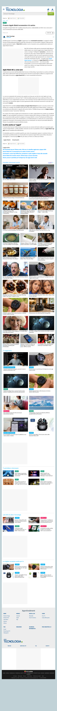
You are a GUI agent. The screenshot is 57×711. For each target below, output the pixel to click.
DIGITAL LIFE (6, 411)
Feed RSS (9, 645)
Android (18, 615)
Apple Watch (6, 140)
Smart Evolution (32, 617)
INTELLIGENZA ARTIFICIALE (9, 367)
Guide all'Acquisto (46, 617)
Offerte (5, 623)
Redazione (19, 626)
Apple (17, 617)
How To (43, 615)
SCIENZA (5, 389)
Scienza (5, 621)
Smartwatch (15, 140)
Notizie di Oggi (6, 615)
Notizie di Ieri (6, 617)
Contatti (47, 645)
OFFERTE (31, 367)
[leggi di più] (53, 37)
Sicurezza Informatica (32, 627)
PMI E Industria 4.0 (46, 626)
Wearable (31, 615)
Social (4, 629)
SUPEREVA (28, 674)
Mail (48, 11)
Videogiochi (5, 632)
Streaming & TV (6, 631)
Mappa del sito (23, 645)
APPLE (7, 20)
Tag (36, 645)
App (17, 619)
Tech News (5, 619)
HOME (4, 20)
